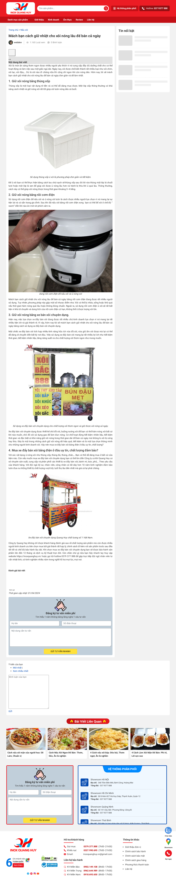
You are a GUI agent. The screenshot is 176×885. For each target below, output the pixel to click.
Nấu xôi (24, 30)
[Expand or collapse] (10, 59)
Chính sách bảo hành (135, 851)
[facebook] (28, 873)
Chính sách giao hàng (135, 860)
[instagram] (35, 873)
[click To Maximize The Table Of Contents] (12, 52)
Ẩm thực (67, 19)
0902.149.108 (90, 866)
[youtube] (38, 873)
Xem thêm (18, 865)
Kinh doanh (53, 19)
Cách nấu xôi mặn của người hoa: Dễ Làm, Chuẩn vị (25, 754)
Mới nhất (17, 667)
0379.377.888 (90, 846)
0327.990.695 (90, 850)
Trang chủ (13, 30)
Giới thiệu (39, 19)
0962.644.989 (90, 870)
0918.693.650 (90, 874)
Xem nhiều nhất (20, 671)
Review (79, 19)
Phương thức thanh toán (137, 864)
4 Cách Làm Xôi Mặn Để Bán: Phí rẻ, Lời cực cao (149, 754)
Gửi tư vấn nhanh (60, 651)
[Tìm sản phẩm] (106, 8)
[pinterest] (31, 873)
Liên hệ (90, 19)
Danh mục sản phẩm (18, 19)
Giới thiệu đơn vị (133, 847)
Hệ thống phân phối (126, 8)
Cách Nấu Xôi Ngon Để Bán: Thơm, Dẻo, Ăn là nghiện (66, 754)
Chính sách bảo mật (135, 855)
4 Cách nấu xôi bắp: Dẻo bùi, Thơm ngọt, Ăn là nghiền (107, 754)
